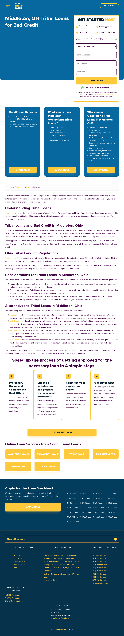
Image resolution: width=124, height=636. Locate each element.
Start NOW (23, 169)
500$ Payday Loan (99, 568)
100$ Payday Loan (99, 555)
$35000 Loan (73, 521)
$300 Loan (97, 493)
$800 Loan (111, 498)
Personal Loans (16, 330)
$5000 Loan (98, 507)
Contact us (18, 558)
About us (17, 555)
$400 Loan (111, 493)
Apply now (109, 6)
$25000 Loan (99, 517)
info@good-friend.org (60, 618)
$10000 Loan (111, 512)
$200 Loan (84, 493)
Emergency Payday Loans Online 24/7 (60, 564)
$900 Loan (72, 503)
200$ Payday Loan (99, 558)
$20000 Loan (86, 517)
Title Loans (14, 340)
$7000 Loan (72, 512)
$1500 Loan (98, 503)
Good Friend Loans (58, 629)
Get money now (62, 432)
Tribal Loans (19, 187)
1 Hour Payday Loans (52, 580)
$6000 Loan (111, 507)
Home (10, 187)
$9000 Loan (98, 512)
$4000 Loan (85, 507)
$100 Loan (71, 493)
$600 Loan (85, 498)
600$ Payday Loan (99, 571)
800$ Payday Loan (99, 577)
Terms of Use (110, 94)
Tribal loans (9, 213)
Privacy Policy (99, 94)
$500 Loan (72, 498)
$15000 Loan (72, 517)
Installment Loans (17, 321)
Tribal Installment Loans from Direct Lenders (62, 561)
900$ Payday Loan (99, 580)
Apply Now (33, 507)
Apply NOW (62, 169)
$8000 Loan (85, 512)
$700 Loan (97, 498)
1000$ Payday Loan (99, 583)
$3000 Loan (72, 507)
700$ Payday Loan (99, 574)
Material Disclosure (16, 539)
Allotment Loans (18, 454)
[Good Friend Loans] (19, 6)
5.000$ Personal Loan (14, 598)
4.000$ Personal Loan (14, 595)
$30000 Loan (112, 517)
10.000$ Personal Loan (14, 601)
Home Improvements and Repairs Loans (60, 555)
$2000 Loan (111, 503)
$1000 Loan (85, 503)
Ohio (28, 187)
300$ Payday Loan (99, 561)
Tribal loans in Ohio (13, 258)
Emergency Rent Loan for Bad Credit (59, 558)
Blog (15, 568)
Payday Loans (15, 315)
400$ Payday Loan (99, 564)
